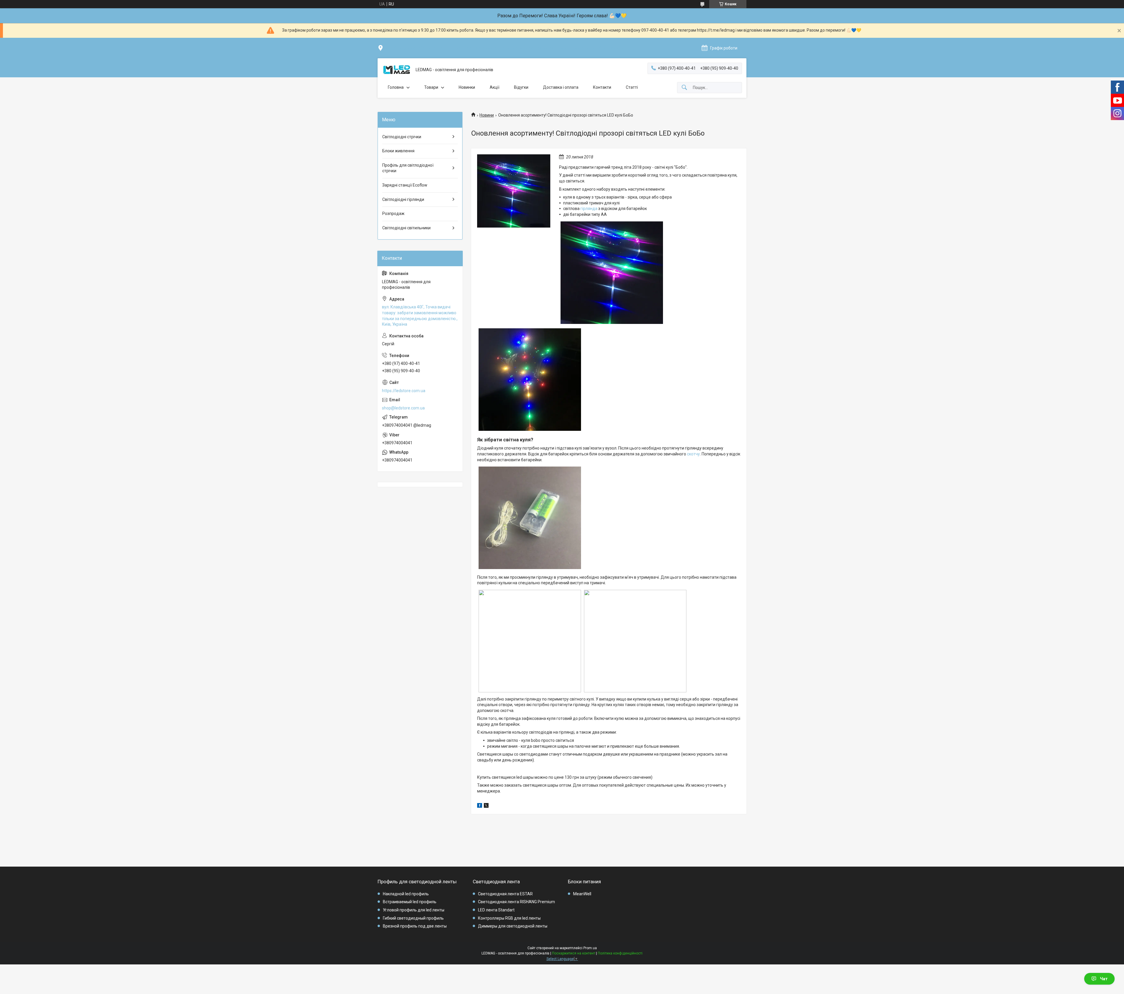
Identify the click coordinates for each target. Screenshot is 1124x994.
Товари (431, 87)
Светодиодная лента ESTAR (505, 893)
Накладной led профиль (406, 893)
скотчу (693, 454)
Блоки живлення (398, 150)
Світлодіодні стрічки (401, 136)
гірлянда (588, 208)
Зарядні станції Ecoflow (404, 185)
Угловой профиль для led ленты (413, 910)
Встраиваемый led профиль (409, 901)
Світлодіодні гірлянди (403, 199)
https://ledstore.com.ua (403, 390)
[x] (486, 806)
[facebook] (479, 806)
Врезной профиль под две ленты (415, 926)
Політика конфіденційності (620, 953)
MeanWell (582, 893)
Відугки (521, 87)
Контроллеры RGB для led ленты (509, 918)
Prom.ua (590, 948)
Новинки (467, 87)
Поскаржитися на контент (573, 953)
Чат (1104, 978)
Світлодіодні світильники (406, 228)
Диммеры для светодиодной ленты (512, 926)
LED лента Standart (496, 910)
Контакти (602, 87)
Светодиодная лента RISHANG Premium (516, 901)
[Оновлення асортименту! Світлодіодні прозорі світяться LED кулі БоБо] (513, 191)
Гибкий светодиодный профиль (413, 918)
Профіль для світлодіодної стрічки (408, 168)
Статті (632, 87)
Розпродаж (393, 213)
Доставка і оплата (560, 87)
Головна (396, 87)
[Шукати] (684, 87)
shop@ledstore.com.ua (403, 408)
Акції (494, 87)
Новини (486, 115)
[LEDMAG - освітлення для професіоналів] (396, 70)
